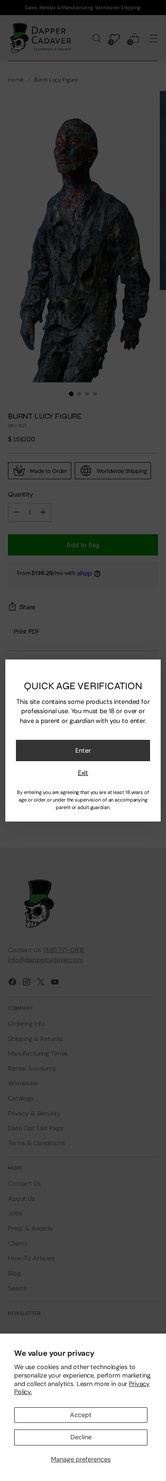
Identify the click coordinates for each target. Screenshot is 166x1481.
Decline (81, 1437)
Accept (81, 1415)
